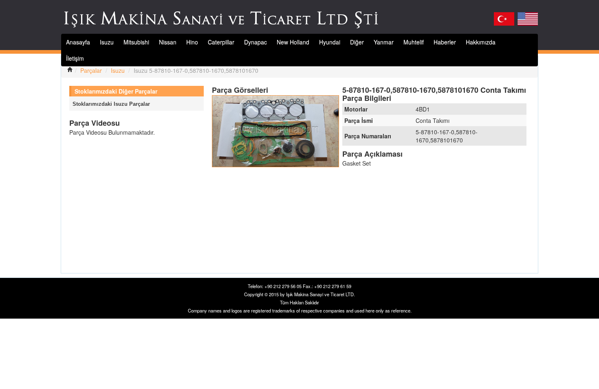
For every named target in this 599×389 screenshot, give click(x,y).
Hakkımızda (480, 42)
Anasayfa (78, 42)
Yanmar (384, 42)
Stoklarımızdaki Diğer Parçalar (116, 91)
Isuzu (107, 42)
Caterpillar (221, 42)
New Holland (293, 42)
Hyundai (329, 42)
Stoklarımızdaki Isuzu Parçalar (111, 104)
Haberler (445, 42)
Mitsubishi (136, 42)
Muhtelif (413, 42)
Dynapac (255, 42)
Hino (192, 42)
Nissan (167, 42)
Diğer (357, 42)
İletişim (75, 58)
